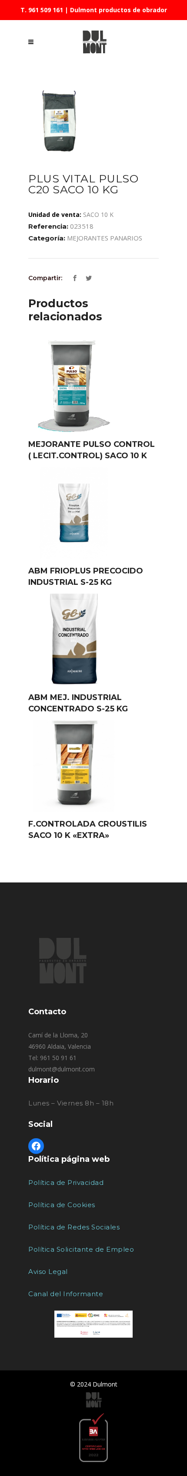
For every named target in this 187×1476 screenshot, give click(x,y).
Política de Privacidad (66, 1182)
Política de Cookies (61, 1205)
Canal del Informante (65, 1294)
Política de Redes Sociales (74, 1227)
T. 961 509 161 (41, 10)
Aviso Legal (48, 1271)
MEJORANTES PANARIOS (104, 237)
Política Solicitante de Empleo (81, 1249)
